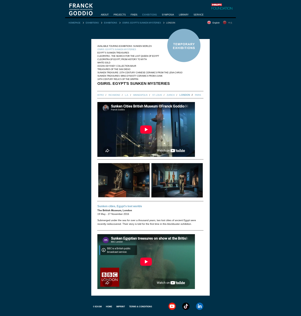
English (216, 23)
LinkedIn (199, 306)
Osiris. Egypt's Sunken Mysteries (141, 23)
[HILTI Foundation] (221, 6)
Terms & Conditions (140, 306)
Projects (120, 14)
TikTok (186, 306)
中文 (230, 23)
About (105, 14)
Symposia (168, 14)
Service (199, 14)
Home (109, 306)
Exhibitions (149, 14)
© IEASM (97, 306)
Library (184, 14)
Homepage (74, 23)
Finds (134, 14)
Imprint (120, 306)
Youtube (172, 306)
